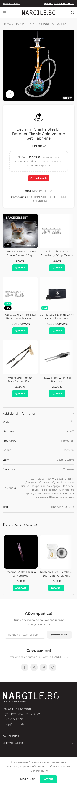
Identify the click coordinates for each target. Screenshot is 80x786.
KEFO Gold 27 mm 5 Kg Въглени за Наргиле (20, 316)
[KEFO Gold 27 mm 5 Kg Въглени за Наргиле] (20, 294)
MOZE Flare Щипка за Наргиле (56, 379)
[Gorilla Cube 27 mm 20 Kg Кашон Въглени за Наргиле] (57, 294)
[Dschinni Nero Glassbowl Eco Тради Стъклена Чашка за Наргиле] (56, 552)
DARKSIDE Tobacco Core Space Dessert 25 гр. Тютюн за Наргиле (20, 255)
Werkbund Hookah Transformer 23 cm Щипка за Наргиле (20, 381)
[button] (20, 267)
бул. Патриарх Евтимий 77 (59, 3)
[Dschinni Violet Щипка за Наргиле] (21, 552)
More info (28, 779)
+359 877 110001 (11, 3)
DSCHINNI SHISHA (39, 197)
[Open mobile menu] (4, 12)
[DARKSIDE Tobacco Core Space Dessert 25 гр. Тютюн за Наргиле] (20, 231)
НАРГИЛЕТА (23, 24)
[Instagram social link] (43, 667)
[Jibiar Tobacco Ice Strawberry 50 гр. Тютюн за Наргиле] (57, 231)
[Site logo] (38, 12)
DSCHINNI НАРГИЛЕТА (50, 24)
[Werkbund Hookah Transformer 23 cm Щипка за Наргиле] (20, 357)
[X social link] (34, 667)
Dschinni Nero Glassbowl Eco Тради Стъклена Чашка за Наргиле (56, 575)
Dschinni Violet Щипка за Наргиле (21, 573)
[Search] (72, 12)
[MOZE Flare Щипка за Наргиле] (57, 357)
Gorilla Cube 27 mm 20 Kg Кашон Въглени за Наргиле (57, 318)
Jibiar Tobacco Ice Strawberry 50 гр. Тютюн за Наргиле (57, 255)
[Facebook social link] (24, 667)
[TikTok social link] (52, 667)
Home (7, 24)
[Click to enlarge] (10, 94)
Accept (48, 779)
